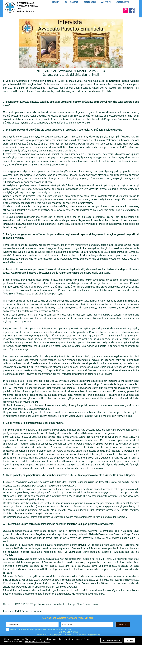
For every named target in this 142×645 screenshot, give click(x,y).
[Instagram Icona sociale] (125, 10)
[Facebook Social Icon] (132, 10)
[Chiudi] (138, 640)
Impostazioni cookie (111, 640)
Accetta (129, 640)
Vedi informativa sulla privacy (37, 641)
